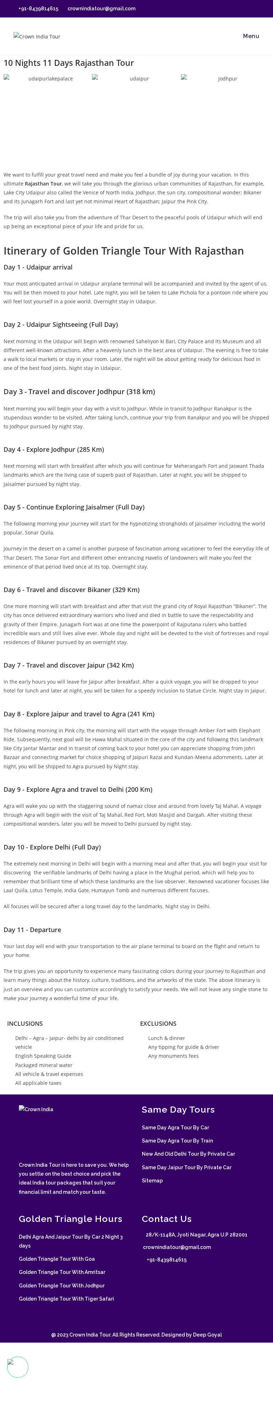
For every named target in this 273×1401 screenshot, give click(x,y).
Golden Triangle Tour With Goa (57, 1259)
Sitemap (152, 1180)
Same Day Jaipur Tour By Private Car (186, 1167)
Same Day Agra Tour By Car (175, 1127)
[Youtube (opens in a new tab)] (256, 8)
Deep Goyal (207, 1335)
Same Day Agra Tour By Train (177, 1141)
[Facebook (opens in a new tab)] (225, 8)
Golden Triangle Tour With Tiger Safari (66, 1299)
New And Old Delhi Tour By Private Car (188, 1154)
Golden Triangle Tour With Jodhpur (62, 1285)
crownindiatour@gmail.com (100, 8)
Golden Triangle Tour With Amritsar (62, 1272)
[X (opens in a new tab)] (217, 8)
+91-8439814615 (37, 8)
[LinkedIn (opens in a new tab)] (249, 8)
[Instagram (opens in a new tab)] (241, 8)
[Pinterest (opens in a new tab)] (233, 8)
